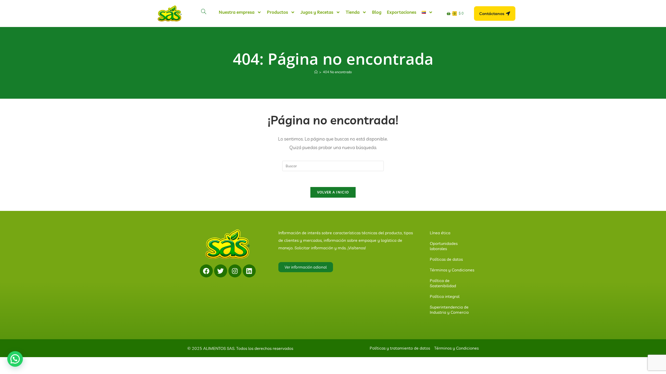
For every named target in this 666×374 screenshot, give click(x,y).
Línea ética (440, 232)
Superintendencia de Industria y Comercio (449, 309)
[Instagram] (234, 270)
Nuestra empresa (236, 12)
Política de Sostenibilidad (443, 283)
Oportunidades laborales (444, 246)
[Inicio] (316, 72)
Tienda (353, 12)
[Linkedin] (249, 270)
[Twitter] (220, 270)
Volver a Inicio (333, 192)
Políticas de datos (446, 259)
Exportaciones (401, 12)
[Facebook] (206, 270)
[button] (15, 359)
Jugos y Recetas (316, 12)
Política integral (444, 296)
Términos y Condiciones (452, 269)
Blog (376, 12)
